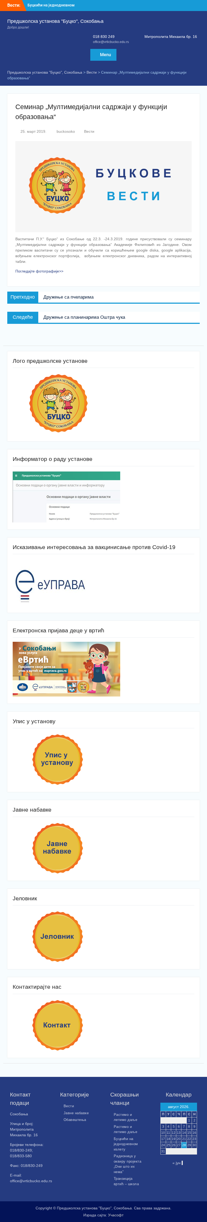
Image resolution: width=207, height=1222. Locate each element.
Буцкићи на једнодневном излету (126, 1144)
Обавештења (75, 1120)
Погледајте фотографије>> (39, 271)
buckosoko (66, 131)
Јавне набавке (76, 1113)
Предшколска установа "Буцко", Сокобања (55, 21)
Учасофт (115, 1215)
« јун (176, 1163)
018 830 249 (104, 36)
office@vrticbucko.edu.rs (111, 42)
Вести (89, 131)
